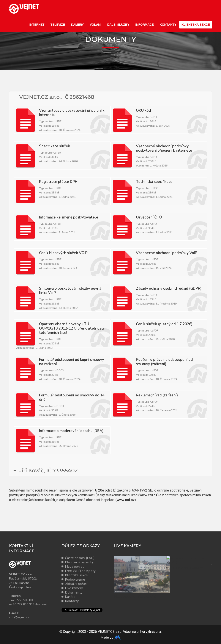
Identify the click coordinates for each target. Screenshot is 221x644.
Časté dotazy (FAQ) (80, 558)
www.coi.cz (126, 500)
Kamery (77, 24)
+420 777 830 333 (21, 604)
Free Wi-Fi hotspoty (80, 571)
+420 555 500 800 (21, 600)
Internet (36, 24)
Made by (107, 637)
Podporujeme (75, 579)
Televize (58, 24)
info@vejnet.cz (19, 617)
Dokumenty (73, 592)
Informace (144, 24)
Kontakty (168, 24)
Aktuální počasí (76, 584)
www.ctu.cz (148, 495)
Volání (95, 24)
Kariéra (70, 597)
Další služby (118, 24)
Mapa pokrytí (74, 566)
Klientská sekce (196, 24)
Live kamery (74, 588)
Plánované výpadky (79, 562)
